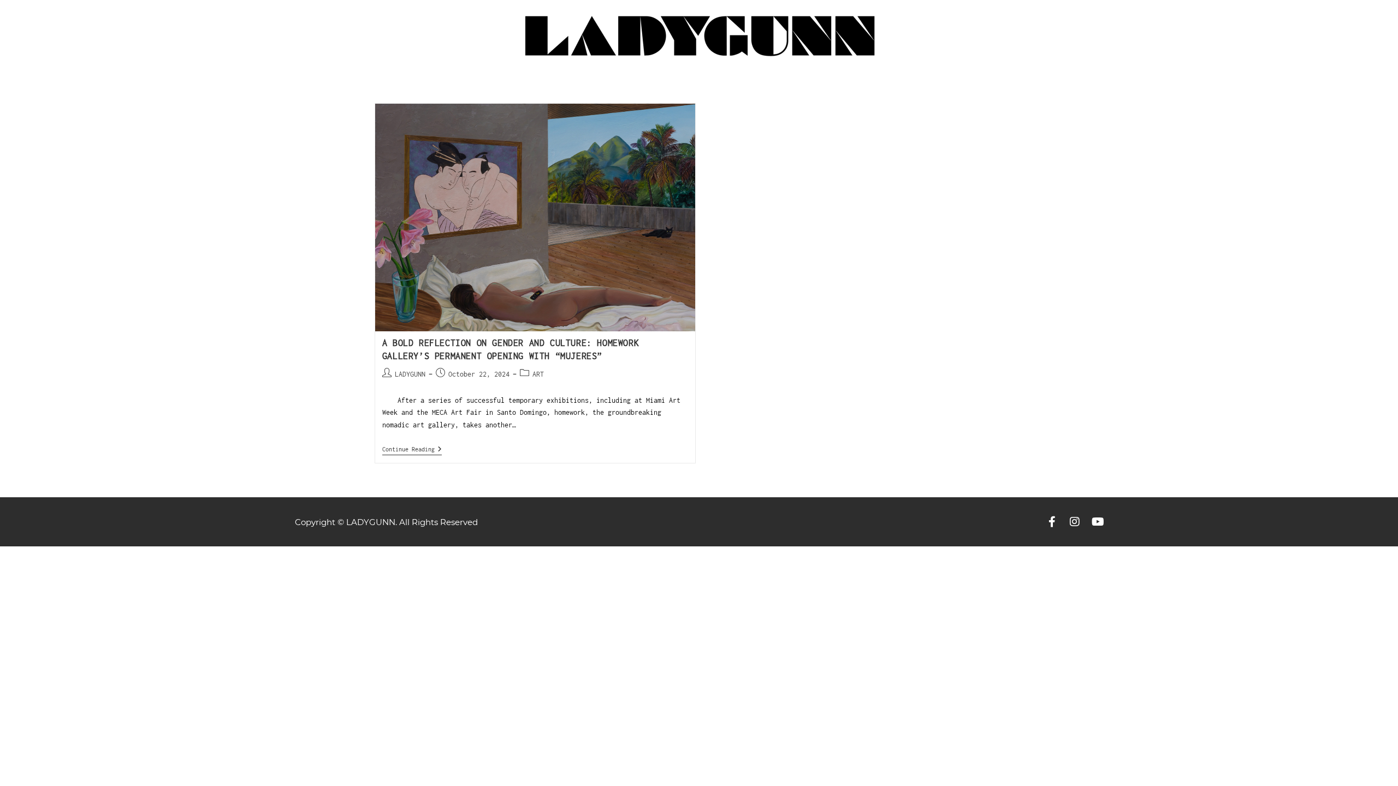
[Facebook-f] (1051, 521)
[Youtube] (1097, 521)
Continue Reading (412, 448)
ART (538, 374)
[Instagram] (1074, 521)
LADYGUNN (410, 374)
